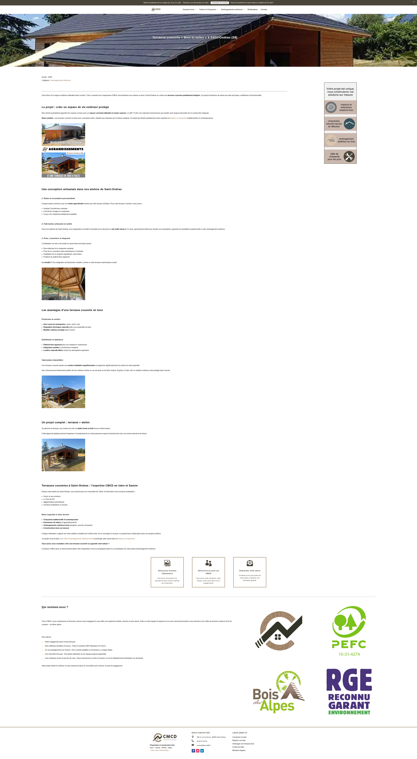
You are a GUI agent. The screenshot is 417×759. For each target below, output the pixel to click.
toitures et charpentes (178, 118)
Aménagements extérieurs (232, 9)
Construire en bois (239, 737)
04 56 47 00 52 (202, 741)
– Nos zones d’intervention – (160, 750)
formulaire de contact (220, 3)
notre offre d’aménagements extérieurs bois (76, 539)
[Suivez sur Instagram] (197, 750)
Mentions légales (239, 750)
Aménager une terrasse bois (243, 744)
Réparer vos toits (238, 740)
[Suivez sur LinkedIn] (202, 750)
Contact (264, 9)
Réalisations (253, 9)
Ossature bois (188, 9)
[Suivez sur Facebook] (193, 750)
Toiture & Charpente (207, 9)
